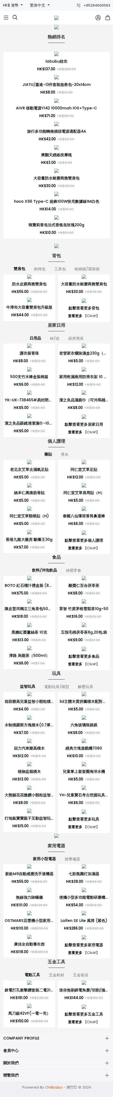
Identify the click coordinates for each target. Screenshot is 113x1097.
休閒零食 (73, 570)
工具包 (60, 269)
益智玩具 (27, 686)
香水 (65, 454)
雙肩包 (19, 269)
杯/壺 (55, 338)
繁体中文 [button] (38, 5)
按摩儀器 (72, 859)
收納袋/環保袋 (87, 269)
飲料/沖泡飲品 (44, 570)
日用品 (35, 338)
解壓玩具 (85, 686)
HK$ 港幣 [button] (11, 5)
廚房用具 (76, 338)
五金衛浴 (80, 975)
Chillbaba (53, 1087)
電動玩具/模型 (56, 686)
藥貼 (48, 454)
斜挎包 (40, 269)
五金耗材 (56, 975)
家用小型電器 (44, 859)
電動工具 (32, 975)
